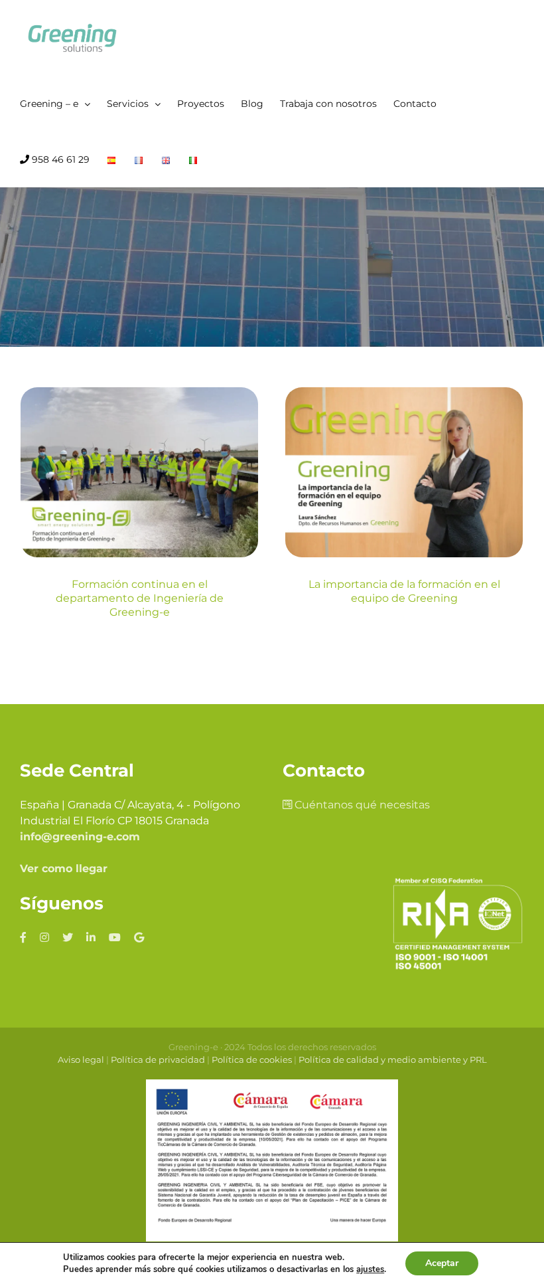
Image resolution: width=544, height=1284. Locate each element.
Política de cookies (252, 1059)
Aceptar (441, 1263)
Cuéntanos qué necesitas (361, 804)
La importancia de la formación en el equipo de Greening (404, 591)
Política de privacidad (158, 1059)
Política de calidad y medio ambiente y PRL (393, 1059)
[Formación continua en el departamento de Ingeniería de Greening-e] (139, 472)
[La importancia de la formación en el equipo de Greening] (404, 472)
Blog (139, 535)
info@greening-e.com (80, 836)
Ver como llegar (63, 868)
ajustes (370, 1269)
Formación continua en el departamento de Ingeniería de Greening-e (140, 598)
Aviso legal (81, 1059)
